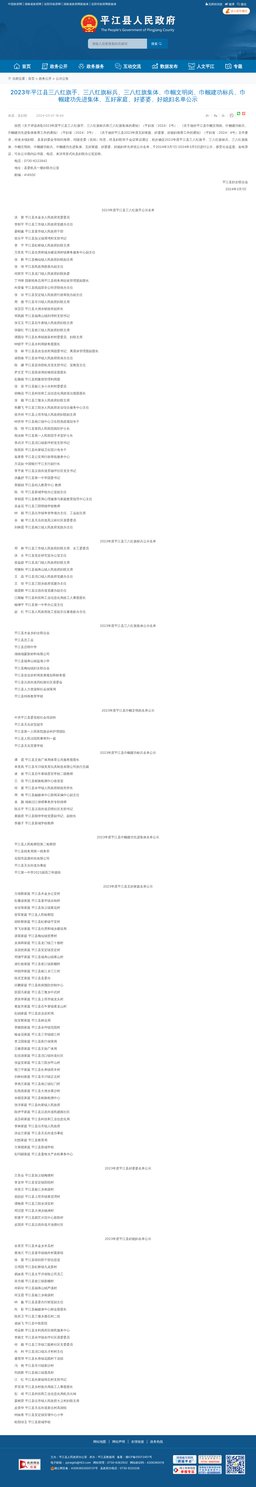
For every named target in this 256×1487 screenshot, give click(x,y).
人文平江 (205, 66)
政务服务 (95, 66)
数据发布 (169, 66)
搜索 (155, 44)
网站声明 (118, 1442)
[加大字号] (207, 116)
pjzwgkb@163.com (78, 1462)
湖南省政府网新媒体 (76, 4)
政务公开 (59, 66)
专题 (238, 66)
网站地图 (99, 1442)
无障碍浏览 (215, 4)
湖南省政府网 (33, 4)
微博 (231, 4)
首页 (26, 66)
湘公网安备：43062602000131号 (76, 1468)
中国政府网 (15, 4)
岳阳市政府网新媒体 (103, 4)
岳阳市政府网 (52, 4)
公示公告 (62, 78)
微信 (243, 4)
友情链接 (137, 1442)
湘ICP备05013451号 (138, 1457)
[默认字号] (216, 116)
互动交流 (132, 66)
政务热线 (156, 1442)
